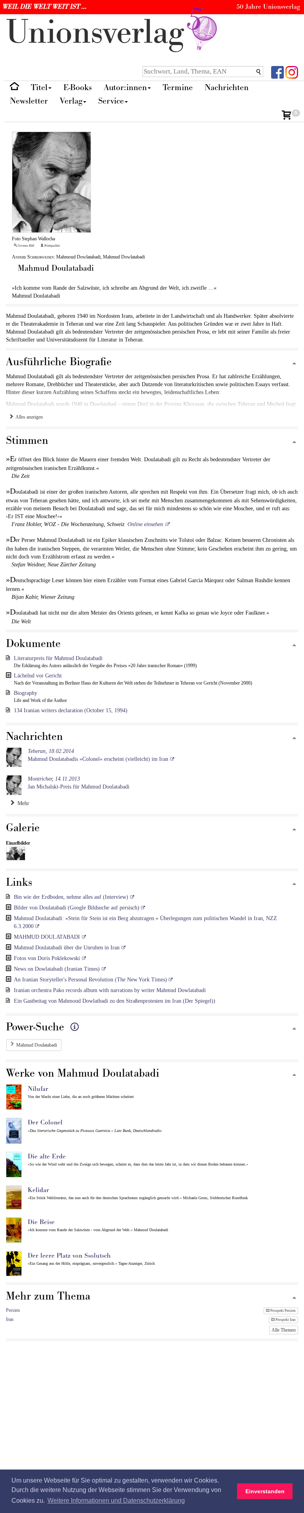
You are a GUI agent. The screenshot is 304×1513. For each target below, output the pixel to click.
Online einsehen (145, 524)
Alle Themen (284, 1330)
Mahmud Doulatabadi (36, 1045)
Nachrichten (227, 87)
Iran (9, 1319)
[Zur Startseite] (14, 88)
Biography (25, 693)
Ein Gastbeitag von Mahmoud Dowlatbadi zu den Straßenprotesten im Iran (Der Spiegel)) (114, 1001)
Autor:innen (125, 87)
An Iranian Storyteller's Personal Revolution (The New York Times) (91, 980)
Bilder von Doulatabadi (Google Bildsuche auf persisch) (77, 908)
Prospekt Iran (285, 1320)
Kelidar (38, 1190)
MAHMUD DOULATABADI (47, 937)
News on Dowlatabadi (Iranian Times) (57, 969)
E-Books (77, 87)
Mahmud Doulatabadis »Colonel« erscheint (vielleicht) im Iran (98, 755)
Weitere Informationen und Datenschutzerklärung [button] (116, 1500)
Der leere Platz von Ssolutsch (69, 1256)
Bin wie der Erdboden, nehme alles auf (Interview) (71, 897)
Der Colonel (45, 1122)
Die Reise (41, 1222)
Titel (39, 87)
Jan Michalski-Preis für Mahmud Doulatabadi (78, 783)
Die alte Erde (47, 1156)
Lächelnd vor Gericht (38, 676)
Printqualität (52, 245)
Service (111, 101)
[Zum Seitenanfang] (294, 363)
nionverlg (99, 32)
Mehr (21, 803)
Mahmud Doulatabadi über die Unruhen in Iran (67, 948)
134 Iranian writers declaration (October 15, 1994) (70, 710)
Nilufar (38, 1089)
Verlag (71, 101)
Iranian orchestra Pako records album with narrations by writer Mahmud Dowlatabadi (110, 990)
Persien (13, 1310)
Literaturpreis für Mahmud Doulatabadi (58, 658)
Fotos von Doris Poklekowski (47, 958)
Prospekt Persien (283, 1311)
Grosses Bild (25, 245)
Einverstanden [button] (265, 1491)
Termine (178, 87)
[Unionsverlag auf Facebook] (277, 72)
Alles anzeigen (28, 417)
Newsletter (29, 101)
